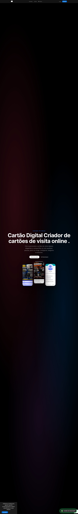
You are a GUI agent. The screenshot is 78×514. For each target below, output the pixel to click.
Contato (35, 1)
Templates (30, 1)
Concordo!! (5, 512)
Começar (64, 1)
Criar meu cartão (34, 257)
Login (60, 1)
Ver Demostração (45, 257)
